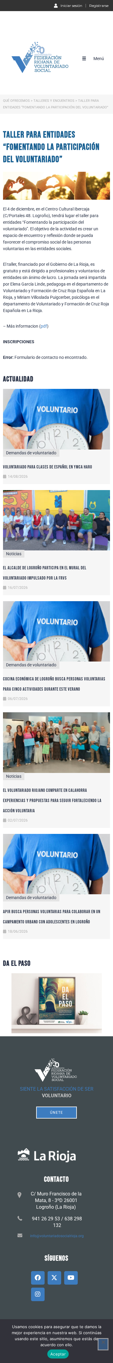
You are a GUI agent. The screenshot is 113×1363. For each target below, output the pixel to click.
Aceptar (58, 1354)
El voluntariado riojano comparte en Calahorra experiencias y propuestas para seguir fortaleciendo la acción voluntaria (52, 801)
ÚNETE (56, 1112)
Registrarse (98, 6)
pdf (44, 326)
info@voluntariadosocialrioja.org (57, 1236)
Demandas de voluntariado (31, 452)
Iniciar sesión (71, 5)
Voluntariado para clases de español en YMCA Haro (47, 467)
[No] (103, 1344)
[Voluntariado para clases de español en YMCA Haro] (56, 418)
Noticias (13, 553)
